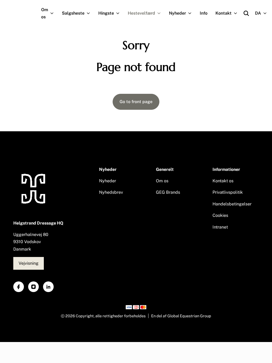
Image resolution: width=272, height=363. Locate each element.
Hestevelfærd (141, 13)
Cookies (220, 215)
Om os (44, 13)
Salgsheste (73, 13)
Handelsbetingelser (232, 203)
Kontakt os (222, 180)
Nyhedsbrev (111, 192)
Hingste (106, 13)
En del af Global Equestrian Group (181, 316)
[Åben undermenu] (53, 13)
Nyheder (177, 13)
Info (203, 13)
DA (258, 13)
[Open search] (246, 13)
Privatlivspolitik (227, 192)
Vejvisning (29, 263)
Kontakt (223, 13)
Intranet (220, 227)
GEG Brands (168, 192)
